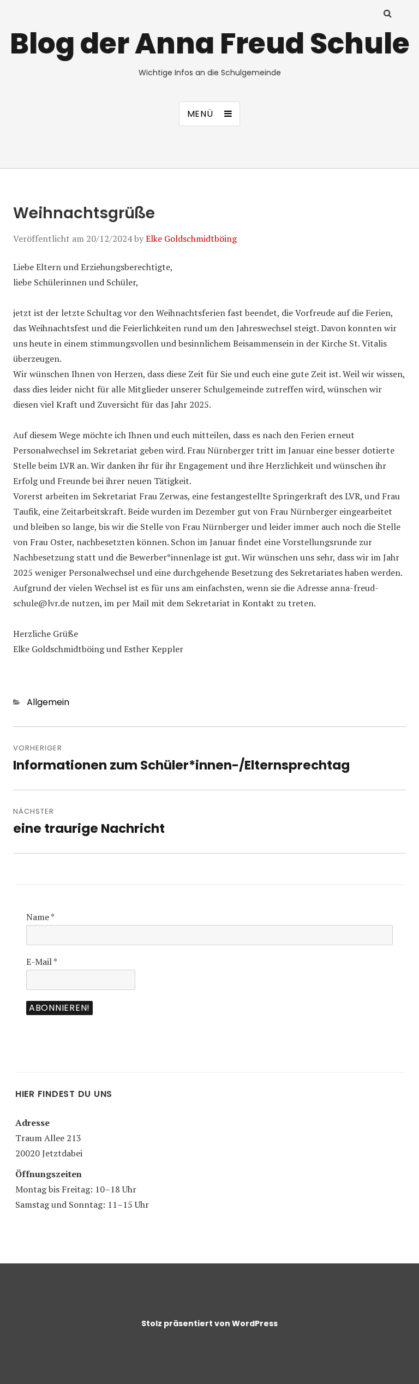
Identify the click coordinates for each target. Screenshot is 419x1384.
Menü (200, 114)
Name (40, 916)
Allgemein (48, 702)
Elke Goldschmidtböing (191, 238)
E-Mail (41, 961)
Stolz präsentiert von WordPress (209, 1323)
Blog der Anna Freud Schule (210, 43)
